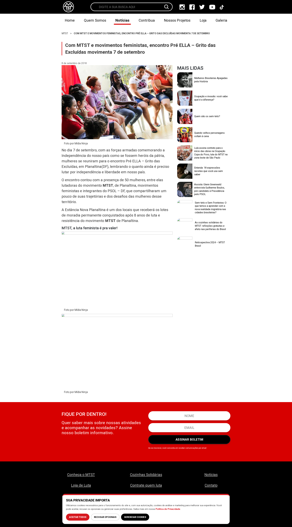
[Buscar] (166, 7)
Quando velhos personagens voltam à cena (209, 134)
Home (70, 20)
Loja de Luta (81, 485)
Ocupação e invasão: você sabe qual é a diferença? (211, 98)
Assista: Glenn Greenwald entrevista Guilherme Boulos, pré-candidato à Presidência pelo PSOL (209, 189)
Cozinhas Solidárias (146, 475)
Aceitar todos (77, 517)
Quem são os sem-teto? (207, 116)
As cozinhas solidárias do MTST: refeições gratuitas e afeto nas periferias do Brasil (210, 225)
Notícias (122, 20)
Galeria (221, 20)
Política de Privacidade (168, 509)
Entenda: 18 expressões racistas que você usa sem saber (208, 171)
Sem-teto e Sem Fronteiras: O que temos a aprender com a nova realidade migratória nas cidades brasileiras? (210, 207)
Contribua (147, 20)
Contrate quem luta (146, 485)
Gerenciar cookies (135, 517)
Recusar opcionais (105, 517)
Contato (211, 485)
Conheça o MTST (81, 475)
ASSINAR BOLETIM (189, 439)
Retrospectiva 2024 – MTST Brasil (210, 244)
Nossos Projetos (177, 20)
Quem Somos (95, 20)
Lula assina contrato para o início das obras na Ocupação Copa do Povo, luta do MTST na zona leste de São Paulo (211, 153)
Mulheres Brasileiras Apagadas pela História (211, 80)
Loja (203, 20)
